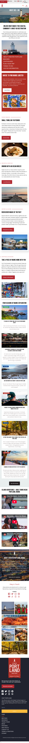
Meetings (4, 718)
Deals (15, 1)
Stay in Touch (14, 584)
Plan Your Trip (8, 63)
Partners (5, 725)
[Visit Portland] (2, 5)
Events (20, 1)
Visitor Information (10, 68)
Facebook (9, 594)
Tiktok (12, 596)
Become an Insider (8, 686)
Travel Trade (6, 722)
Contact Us (5, 729)
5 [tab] (16, 108)
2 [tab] (12, 108)
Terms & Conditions (8, 731)
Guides (10, 1)
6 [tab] (17, 108)
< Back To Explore (14, 15)
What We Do (5, 727)
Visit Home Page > (14, 17)
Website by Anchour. (22, 737)
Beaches (6, 59)
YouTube (9, 596)
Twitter (12, 594)
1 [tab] (11, 108)
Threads (15, 596)
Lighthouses (8, 61)
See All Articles (14, 483)
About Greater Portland (12, 57)
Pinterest (18, 594)
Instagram (15, 594)
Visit (3, 716)
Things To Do (8, 66)
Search (14, 711)
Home (3, 714)
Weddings (5, 720)
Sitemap (4, 733)
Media (3, 723)
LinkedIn (18, 596)
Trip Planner (25, 2)
